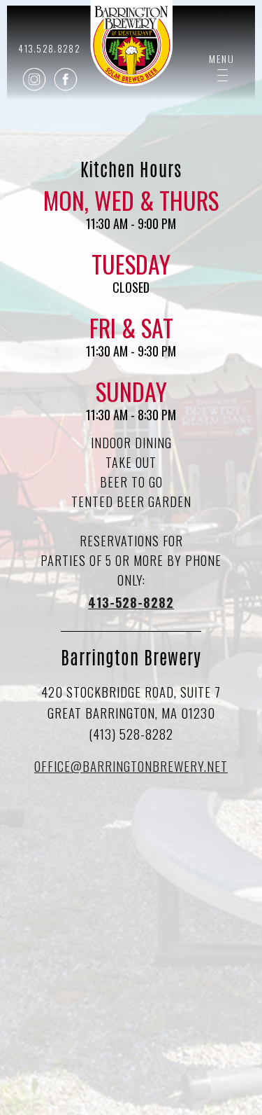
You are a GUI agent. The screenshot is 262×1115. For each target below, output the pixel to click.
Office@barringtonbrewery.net (131, 765)
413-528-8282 (131, 602)
